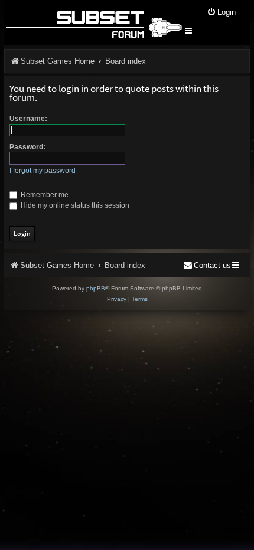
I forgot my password (42, 170)
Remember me (44, 195)
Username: (28, 118)
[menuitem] (221, 12)
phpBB (95, 288)
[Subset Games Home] (94, 22)
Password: (27, 147)
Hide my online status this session (74, 205)
